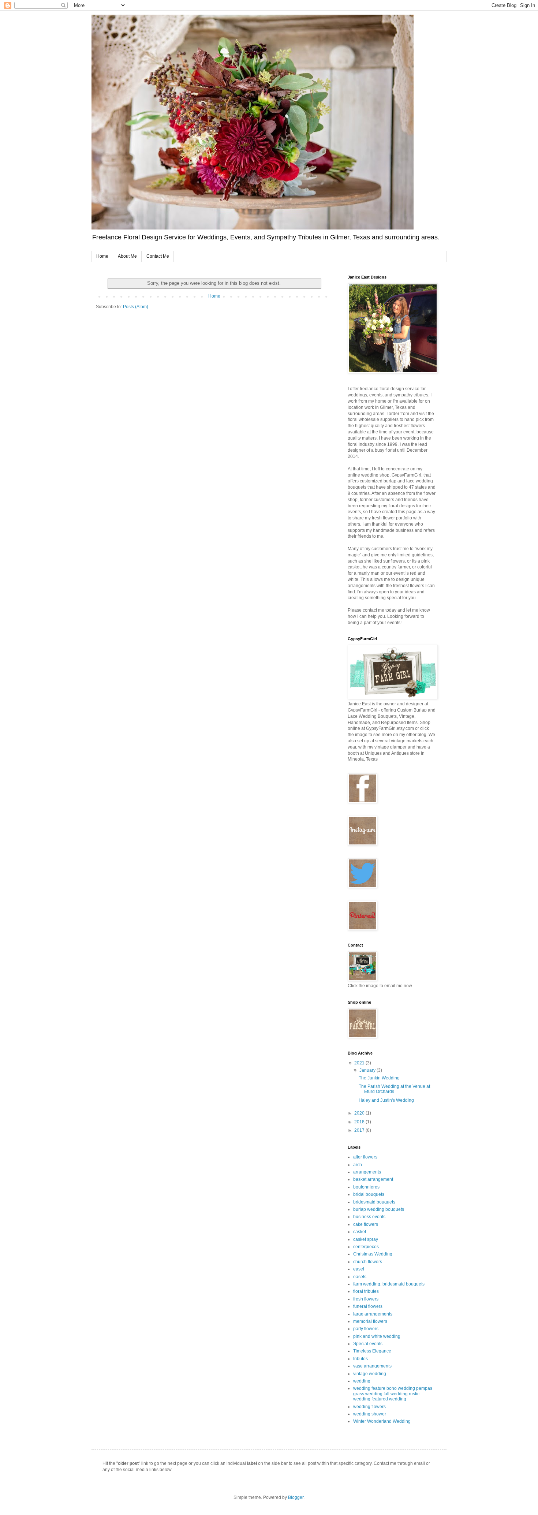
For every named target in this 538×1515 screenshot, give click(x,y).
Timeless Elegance (372, 1351)
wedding (361, 1381)
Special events (367, 1343)
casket (359, 1231)
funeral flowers (367, 1306)
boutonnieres (366, 1187)
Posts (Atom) (135, 306)
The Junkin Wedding (379, 1078)
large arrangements (372, 1314)
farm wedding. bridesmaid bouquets (389, 1284)
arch (357, 1164)
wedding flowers (369, 1406)
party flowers (365, 1328)
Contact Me (157, 256)
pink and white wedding (376, 1336)
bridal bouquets (368, 1194)
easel (358, 1269)
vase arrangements (372, 1366)
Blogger (295, 1497)
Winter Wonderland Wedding (382, 1421)
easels (359, 1276)
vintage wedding (369, 1373)
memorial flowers (370, 1321)
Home (102, 256)
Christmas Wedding (372, 1254)
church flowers (367, 1261)
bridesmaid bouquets (374, 1202)
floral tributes (366, 1291)
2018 (360, 1121)
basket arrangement (373, 1179)
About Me (127, 256)
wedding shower (369, 1414)
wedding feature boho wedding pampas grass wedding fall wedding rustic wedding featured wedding (392, 1394)
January (368, 1070)
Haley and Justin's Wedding (386, 1100)
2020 (360, 1113)
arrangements (367, 1172)
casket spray (365, 1239)
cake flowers (365, 1224)
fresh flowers (365, 1299)
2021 (360, 1063)
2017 (360, 1130)
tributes (360, 1358)
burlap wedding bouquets (378, 1209)
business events (369, 1216)
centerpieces (366, 1246)
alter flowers (365, 1157)
